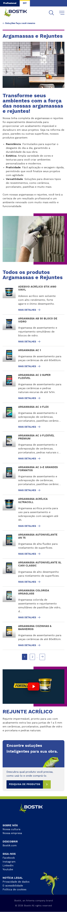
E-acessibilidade (13, 885)
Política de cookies (14, 889)
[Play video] (33, 686)
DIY (25, 3)
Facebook (9, 858)
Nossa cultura (11, 829)
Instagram (9, 861)
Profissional (9, 3)
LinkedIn (8, 865)
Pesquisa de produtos (24, 784)
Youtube (8, 869)
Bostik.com (10, 845)
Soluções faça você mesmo (20, 23)
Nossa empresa (12, 833)
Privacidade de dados (16, 881)
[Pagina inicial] (18, 13)
